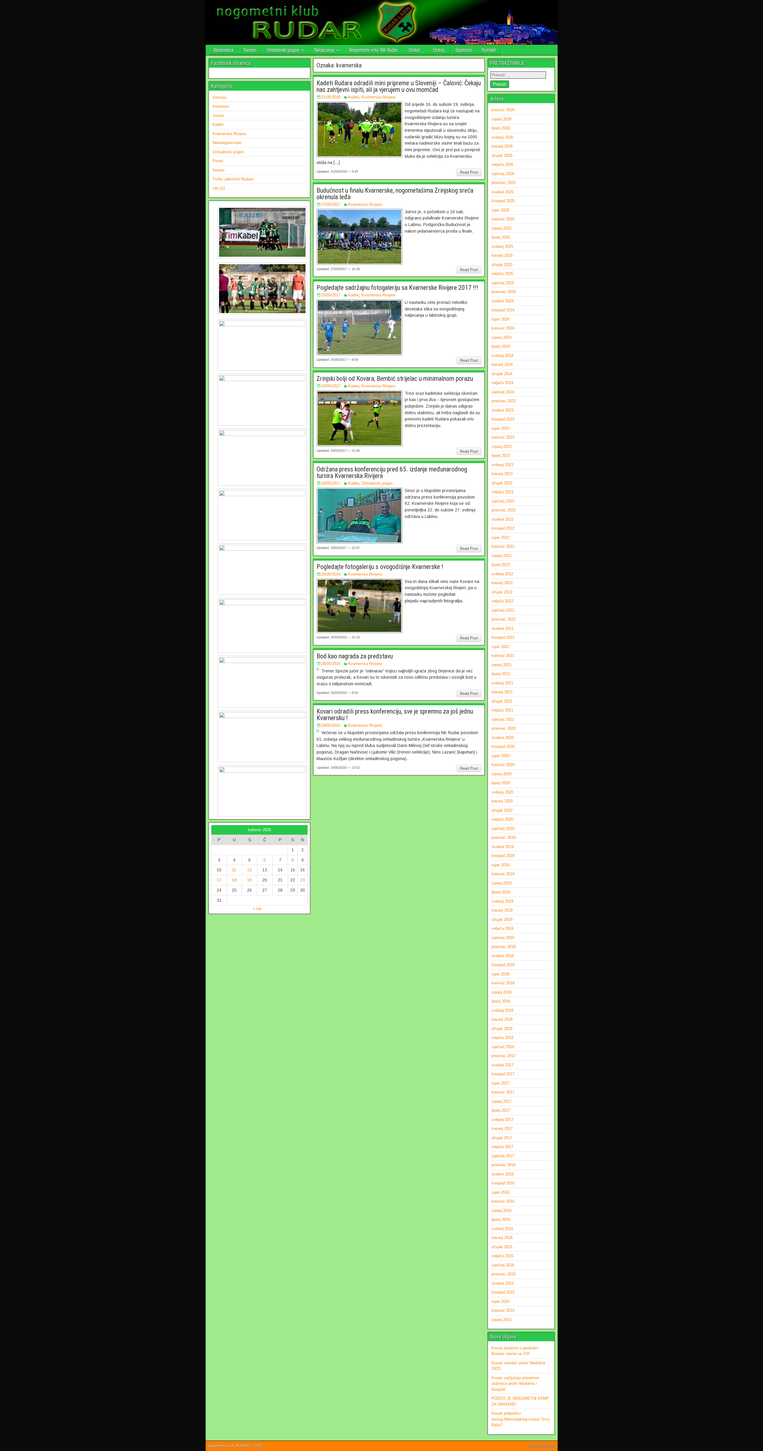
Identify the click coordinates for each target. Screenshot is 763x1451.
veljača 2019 (502, 928)
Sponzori (463, 50)
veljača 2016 (502, 1256)
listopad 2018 (502, 965)
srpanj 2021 (501, 665)
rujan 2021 (500, 646)
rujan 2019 (500, 865)
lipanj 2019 (500, 892)
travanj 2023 (502, 473)
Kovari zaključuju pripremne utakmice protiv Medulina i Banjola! (515, 1384)
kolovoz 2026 (502, 110)
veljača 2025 (502, 273)
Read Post (469, 172)
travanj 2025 (502, 255)
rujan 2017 (500, 1083)
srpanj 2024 (501, 337)
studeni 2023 (502, 410)
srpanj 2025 (501, 228)
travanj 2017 (502, 1128)
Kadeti (353, 97)
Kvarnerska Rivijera (378, 97)
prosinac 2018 (503, 946)
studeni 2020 (502, 737)
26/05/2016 (330, 574)
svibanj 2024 (502, 355)
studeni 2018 (502, 956)
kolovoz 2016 (502, 1201)
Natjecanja (324, 50)
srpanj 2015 (501, 1319)
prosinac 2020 (503, 728)
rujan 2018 (500, 974)
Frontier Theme (542, 1446)
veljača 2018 (502, 1037)
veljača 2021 (502, 710)
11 (234, 869)
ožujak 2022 (501, 592)
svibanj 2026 (502, 137)
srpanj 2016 (501, 1210)
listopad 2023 (502, 419)
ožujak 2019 (501, 919)
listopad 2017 (502, 1074)
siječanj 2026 (502, 173)
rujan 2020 (500, 756)
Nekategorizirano (227, 142)
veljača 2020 (502, 819)
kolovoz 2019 (502, 874)
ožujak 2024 (501, 374)
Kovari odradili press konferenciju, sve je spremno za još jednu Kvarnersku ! (395, 715)
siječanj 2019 (502, 937)
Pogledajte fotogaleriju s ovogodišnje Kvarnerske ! (380, 566)
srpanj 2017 (501, 1101)
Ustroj (438, 50)
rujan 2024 (500, 319)
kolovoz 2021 (502, 655)
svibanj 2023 (502, 464)
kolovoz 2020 (502, 764)
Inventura (221, 106)
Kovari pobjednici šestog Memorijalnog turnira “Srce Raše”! (520, 1419)
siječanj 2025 (502, 283)
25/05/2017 (330, 295)
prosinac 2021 (503, 619)
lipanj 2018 (500, 1001)
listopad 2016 (502, 1183)
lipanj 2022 (500, 564)
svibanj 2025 (502, 246)
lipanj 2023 (500, 455)
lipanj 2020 (500, 783)
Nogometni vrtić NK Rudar (373, 50)
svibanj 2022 (502, 574)
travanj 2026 (502, 146)
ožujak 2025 (501, 264)
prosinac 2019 (503, 837)
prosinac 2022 (503, 510)
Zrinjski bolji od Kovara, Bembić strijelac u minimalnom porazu (395, 378)
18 (234, 880)
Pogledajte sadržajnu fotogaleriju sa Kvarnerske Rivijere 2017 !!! (397, 287)
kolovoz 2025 (502, 219)
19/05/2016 (330, 725)
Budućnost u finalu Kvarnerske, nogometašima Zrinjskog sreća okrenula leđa (395, 194)
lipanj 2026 (500, 128)
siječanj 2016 (502, 1265)
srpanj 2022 (501, 555)
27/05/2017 (330, 204)
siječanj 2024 (502, 392)
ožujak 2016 (501, 1247)
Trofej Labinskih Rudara (233, 179)
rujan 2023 (500, 428)
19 (249, 880)
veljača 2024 (502, 382)
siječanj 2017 (502, 1156)
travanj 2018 (502, 1019)
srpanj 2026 (501, 119)
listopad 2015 (502, 1292)
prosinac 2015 (503, 1274)
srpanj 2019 (501, 883)
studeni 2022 (502, 519)
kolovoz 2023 (502, 437)
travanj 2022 (502, 583)
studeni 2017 (502, 1065)
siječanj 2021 (502, 719)
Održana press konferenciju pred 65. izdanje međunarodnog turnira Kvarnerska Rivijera (392, 472)
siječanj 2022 (502, 610)
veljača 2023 (502, 492)
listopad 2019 (502, 855)
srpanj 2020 (501, 774)
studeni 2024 (502, 301)
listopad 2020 (502, 746)
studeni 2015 (502, 1283)
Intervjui (219, 97)
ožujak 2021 (501, 701)
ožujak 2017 (501, 1138)
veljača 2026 (502, 164)
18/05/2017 (330, 483)
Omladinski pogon (283, 50)
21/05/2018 (330, 97)
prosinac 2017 (503, 1056)
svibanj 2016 (502, 1228)
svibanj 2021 (502, 683)
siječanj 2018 (502, 1047)
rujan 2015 (500, 1301)
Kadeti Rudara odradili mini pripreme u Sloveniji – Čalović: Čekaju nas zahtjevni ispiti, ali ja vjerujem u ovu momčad (399, 86)
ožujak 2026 (501, 155)
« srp (257, 908)
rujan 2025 (500, 210)
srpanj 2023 (501, 446)
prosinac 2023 (503, 401)
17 (219, 880)
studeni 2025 (502, 192)
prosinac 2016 (503, 1165)
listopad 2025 (502, 201)
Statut (414, 50)
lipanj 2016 (500, 1219)
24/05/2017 (330, 386)
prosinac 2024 (503, 292)
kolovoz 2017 (502, 1092)
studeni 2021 (502, 628)
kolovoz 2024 (502, 328)
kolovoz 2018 (502, 983)
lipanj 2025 (500, 237)
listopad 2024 (502, 310)
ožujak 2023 (501, 483)
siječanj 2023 (502, 501)
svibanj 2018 (502, 1010)
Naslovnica (223, 50)
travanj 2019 (502, 910)
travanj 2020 (502, 801)
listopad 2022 (502, 528)
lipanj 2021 (500, 674)
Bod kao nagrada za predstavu (355, 656)
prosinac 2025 (503, 182)
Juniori (218, 115)
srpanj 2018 (501, 992)
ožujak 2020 (501, 810)
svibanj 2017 (502, 1119)
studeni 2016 (502, 1174)
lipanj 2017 (500, 1110)
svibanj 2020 (502, 792)
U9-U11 (219, 188)
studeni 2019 (502, 846)
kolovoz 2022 (502, 546)
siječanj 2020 (502, 828)
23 (302, 880)
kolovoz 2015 (502, 1310)
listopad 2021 (502, 637)
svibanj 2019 (502, 901)
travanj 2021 (502, 692)
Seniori (250, 50)
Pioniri (218, 161)
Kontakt (489, 50)
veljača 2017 (502, 1146)
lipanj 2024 (500, 346)
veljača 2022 (502, 601)
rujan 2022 (500, 537)
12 (249, 869)
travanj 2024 (502, 364)
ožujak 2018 (501, 1028)
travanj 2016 (502, 1237)
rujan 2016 (500, 1192)
